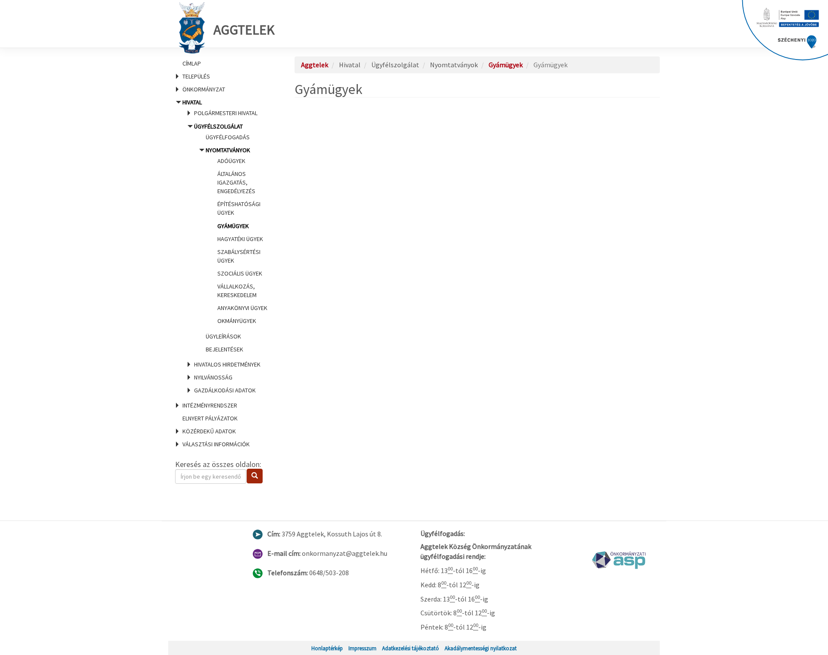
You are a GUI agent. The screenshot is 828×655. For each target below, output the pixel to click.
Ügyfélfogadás (228, 137)
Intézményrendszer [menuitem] (209, 405)
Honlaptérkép (327, 648)
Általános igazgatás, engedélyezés (236, 182)
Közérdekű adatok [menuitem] (209, 431)
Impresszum (362, 648)
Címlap (191, 63)
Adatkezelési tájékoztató (410, 648)
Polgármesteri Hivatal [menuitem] (225, 113)
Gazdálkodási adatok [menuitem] (225, 390)
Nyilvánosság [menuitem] (213, 377)
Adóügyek (231, 161)
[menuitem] (224, 63)
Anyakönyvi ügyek (242, 308)
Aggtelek (244, 29)
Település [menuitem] (196, 76)
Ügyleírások (223, 336)
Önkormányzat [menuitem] (203, 89)
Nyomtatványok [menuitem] (236, 235)
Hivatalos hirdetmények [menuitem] (227, 364)
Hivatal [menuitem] (224, 246)
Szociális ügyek (239, 273)
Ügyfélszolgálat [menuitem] (230, 237)
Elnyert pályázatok (210, 418)
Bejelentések (224, 349)
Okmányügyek (236, 321)
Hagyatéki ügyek (240, 239)
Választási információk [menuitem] (216, 444)
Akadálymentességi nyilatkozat (481, 648)
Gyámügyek (233, 226)
